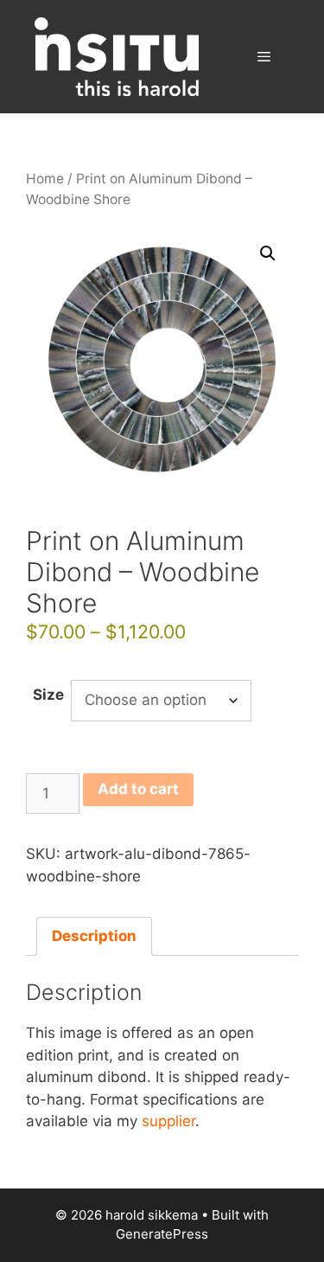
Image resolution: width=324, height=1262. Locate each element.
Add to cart (138, 789)
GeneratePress (162, 1234)
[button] (267, 253)
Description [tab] (94, 936)
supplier (168, 1121)
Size (48, 694)
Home (45, 178)
